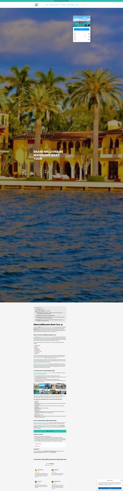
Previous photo (85, 25)
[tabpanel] (81, 21)
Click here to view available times (49, 315)
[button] (121, 480)
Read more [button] (36, 476)
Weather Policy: (37, 446)
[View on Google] (36, 470)
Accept (110, 488)
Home (47, 4)
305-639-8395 (53, 452)
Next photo (88, 25)
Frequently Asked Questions (38, 452)
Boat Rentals (63, 4)
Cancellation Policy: (38, 443)
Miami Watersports (71, 4)
